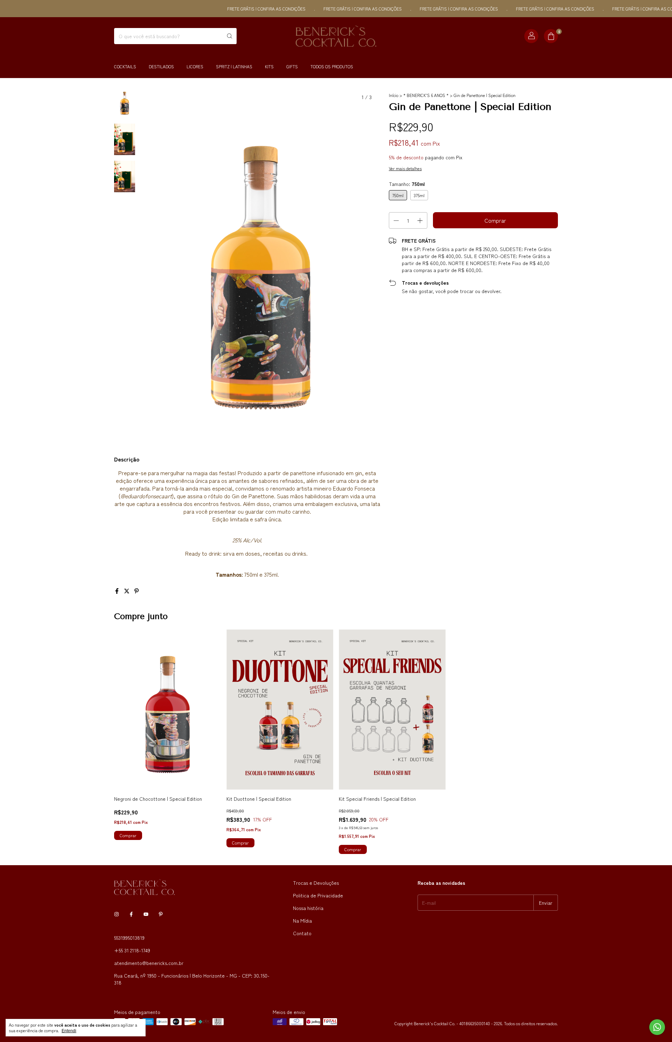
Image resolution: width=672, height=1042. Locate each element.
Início (393, 95)
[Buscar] (230, 36)
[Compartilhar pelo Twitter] (127, 590)
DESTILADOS (161, 66)
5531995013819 (129, 937)
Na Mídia (302, 920)
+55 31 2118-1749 (132, 950)
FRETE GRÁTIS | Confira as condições (243, 9)
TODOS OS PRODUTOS (331, 66)
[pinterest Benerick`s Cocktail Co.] (160, 913)
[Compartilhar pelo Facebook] (117, 590)
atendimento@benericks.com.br (148, 962)
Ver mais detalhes (405, 168)
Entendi (69, 1030)
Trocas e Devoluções (316, 882)
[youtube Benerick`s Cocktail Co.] (146, 913)
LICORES (195, 66)
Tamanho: (407, 183)
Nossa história (308, 907)
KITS (269, 66)
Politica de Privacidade (318, 895)
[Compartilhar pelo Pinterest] (136, 590)
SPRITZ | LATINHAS (234, 66)
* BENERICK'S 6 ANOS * (426, 95)
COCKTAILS (125, 66)
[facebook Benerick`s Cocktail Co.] (131, 913)
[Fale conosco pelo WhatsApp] (657, 1027)
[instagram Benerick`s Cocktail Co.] (116, 913)
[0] (551, 36)
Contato (302, 933)
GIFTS (292, 66)
